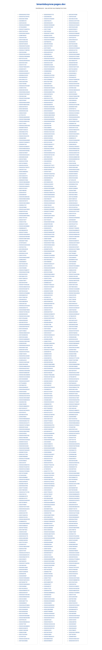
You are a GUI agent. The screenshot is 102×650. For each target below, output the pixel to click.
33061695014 (47, 180)
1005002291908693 (49, 601)
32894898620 (23, 603)
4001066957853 (48, 638)
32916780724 (72, 108)
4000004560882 (48, 542)
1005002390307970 (24, 519)
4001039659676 (23, 301)
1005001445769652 (49, 485)
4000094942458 (23, 111)
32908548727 (72, 75)
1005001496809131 (24, 406)
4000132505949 (73, 345)
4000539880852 (23, 171)
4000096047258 (73, 184)
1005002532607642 (49, 173)
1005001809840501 (49, 69)
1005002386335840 (49, 115)
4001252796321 (48, 494)
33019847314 (72, 534)
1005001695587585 (49, 439)
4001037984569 (73, 569)
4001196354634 (73, 287)
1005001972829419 (24, 450)
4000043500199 (48, 576)
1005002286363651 (24, 117)
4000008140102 (73, 525)
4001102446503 (73, 69)
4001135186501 (23, 502)
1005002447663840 (74, 217)
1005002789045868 (24, 119)
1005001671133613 (49, 33)
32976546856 (72, 448)
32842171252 (47, 588)
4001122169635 (23, 163)
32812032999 (22, 52)
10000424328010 (48, 184)
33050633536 (72, 186)
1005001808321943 (24, 393)
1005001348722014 (24, 580)
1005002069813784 (49, 92)
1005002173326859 (74, 592)
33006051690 (47, 253)
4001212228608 (73, 81)
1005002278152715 (49, 77)
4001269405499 (48, 498)
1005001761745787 (74, 331)
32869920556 (48, 354)
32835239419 (47, 83)
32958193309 (22, 343)
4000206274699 (23, 18)
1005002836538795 (74, 117)
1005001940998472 (74, 230)
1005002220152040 (24, 305)
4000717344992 (23, 488)
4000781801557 (73, 303)
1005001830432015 (24, 155)
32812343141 (22, 462)
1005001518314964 (49, 561)
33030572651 (47, 171)
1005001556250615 (74, 134)
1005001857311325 (49, 207)
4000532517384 (23, 454)
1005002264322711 (24, 423)
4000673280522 (23, 129)
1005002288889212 (49, 592)
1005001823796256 (74, 632)
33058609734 (47, 389)
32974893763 (22, 385)
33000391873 (72, 458)
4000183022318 (73, 136)
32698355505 (48, 356)
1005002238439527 (74, 498)
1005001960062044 (24, 622)
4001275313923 (23, 542)
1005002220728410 (74, 25)
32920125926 (22, 391)
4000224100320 (48, 406)
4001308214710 (23, 276)
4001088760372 (48, 410)
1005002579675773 (49, 257)
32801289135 (47, 73)
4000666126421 (48, 523)
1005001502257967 (74, 372)
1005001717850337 (49, 284)
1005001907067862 (24, 150)
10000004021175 (48, 190)
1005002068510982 (24, 215)
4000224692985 (23, 538)
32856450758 (47, 590)
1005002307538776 (74, 433)
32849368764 (47, 358)
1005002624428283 (24, 439)
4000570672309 (73, 284)
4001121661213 (73, 199)
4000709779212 (73, 201)
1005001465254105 (74, 232)
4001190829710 (73, 60)
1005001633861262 (24, 196)
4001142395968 (73, 196)
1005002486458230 (74, 58)
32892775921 (47, 578)
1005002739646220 (49, 521)
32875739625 (23, 331)
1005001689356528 (24, 148)
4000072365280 (23, 630)
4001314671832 (23, 529)
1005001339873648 (24, 238)
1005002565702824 (49, 88)
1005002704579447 (24, 94)
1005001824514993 (74, 347)
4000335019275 (23, 201)
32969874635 (72, 636)
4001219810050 (23, 490)
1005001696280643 (74, 423)
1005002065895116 (49, 50)
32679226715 (72, 37)
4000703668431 (23, 525)
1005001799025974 (24, 67)
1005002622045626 (49, 504)
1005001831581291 (49, 117)
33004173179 (72, 485)
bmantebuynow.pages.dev (51, 4)
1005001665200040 (24, 92)
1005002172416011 (49, 211)
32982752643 (23, 354)
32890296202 (72, 144)
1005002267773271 (49, 165)
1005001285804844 (24, 584)
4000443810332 (48, 52)
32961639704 (72, 584)
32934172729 (22, 65)
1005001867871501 (74, 165)
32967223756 (47, 213)
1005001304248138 (74, 588)
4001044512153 (23, 266)
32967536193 (47, 548)
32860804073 (23, 228)
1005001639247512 (49, 425)
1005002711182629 (74, 228)
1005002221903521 (74, 146)
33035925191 (47, 123)
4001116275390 (48, 337)
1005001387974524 (49, 318)
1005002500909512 (24, 324)
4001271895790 (23, 297)
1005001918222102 (74, 291)
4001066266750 (23, 230)
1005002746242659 (74, 293)
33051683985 (72, 613)
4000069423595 (48, 65)
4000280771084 (23, 240)
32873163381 (47, 31)
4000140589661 (23, 477)
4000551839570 (23, 628)
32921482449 (72, 408)
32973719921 (72, 301)
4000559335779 (23, 536)
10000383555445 (48, 550)
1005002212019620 (74, 113)
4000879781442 (23, 211)
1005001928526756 (74, 400)
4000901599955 (73, 173)
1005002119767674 (49, 475)
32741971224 (22, 636)
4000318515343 (73, 429)
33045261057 (22, 173)
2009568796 (22, 573)
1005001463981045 (49, 605)
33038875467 (47, 496)
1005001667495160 (74, 205)
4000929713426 (73, 393)
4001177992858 (48, 437)
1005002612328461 (74, 552)
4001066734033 (48, 345)
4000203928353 (73, 573)
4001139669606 (23, 178)
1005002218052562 (24, 341)
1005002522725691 (74, 56)
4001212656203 (48, 529)
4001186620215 (48, 157)
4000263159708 (48, 307)
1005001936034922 (49, 245)
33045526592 (23, 433)
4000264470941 (73, 519)
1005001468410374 (74, 590)
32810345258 (22, 23)
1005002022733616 (49, 450)
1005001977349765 (24, 563)
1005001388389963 (24, 182)
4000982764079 (23, 483)
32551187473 (22, 412)
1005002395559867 (24, 398)
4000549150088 (73, 255)
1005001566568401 (74, 343)
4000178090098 (48, 536)
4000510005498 (73, 167)
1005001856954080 (49, 448)
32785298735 (72, 377)
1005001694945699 (24, 140)
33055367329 (23, 303)
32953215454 (47, 555)
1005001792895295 (74, 79)
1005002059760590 (74, 368)
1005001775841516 (49, 465)
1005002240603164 (49, 343)
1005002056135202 (49, 134)
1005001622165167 (49, 148)
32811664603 (72, 601)
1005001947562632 (74, 492)
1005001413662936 (74, 236)
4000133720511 (23, 188)
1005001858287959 (49, 121)
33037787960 (22, 83)
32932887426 (72, 442)
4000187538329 (23, 44)
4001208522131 (23, 79)
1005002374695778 (49, 192)
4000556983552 (48, 293)
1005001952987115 (24, 289)
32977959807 (72, 253)
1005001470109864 (49, 236)
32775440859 (23, 383)
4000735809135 (23, 515)
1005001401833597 (74, 617)
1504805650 (72, 542)
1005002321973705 (74, 21)
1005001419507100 (24, 435)
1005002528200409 (24, 245)
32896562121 (72, 138)
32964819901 (22, 138)
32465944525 (23, 360)
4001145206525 (23, 588)
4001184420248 (48, 259)
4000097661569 (73, 62)
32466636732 (23, 521)
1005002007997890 (24, 236)
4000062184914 (48, 381)
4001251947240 (48, 379)
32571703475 (47, 220)
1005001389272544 (49, 479)
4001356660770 (73, 477)
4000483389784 (73, 523)
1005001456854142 (24, 121)
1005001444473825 (24, 209)
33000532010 (47, 630)
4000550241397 (48, 62)
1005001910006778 (74, 150)
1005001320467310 (24, 638)
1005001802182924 (24, 33)
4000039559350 (23, 90)
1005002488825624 (24, 366)
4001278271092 (48, 81)
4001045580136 (73, 142)
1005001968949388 (74, 364)
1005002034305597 (24, 500)
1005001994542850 (24, 102)
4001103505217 (23, 408)
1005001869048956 (49, 194)
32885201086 (22, 632)
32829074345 (47, 619)
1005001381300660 (49, 188)
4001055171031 (48, 393)
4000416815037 (73, 521)
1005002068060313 (49, 129)
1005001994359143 (74, 555)
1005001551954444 (74, 511)
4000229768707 (23, 481)
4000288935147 (23, 295)
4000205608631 (48, 111)
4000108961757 (73, 71)
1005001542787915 (24, 16)
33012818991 (47, 442)
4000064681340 (48, 477)
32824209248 (72, 362)
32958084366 (72, 454)
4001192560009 (73, 479)
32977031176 (72, 439)
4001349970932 (48, 217)
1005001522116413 (49, 481)
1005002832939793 (74, 444)
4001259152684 (48, 395)
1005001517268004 (24, 184)
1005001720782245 (24, 312)
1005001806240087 (24, 257)
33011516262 (47, 328)
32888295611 (22, 259)
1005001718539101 (49, 525)
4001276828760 (23, 134)
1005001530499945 (74, 412)
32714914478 (72, 180)
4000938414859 (73, 381)
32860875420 (72, 226)
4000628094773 (23, 307)
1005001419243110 (24, 136)
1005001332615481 (24, 362)
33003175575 (72, 297)
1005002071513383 (49, 276)
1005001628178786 (24, 272)
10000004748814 (73, 550)
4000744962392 (23, 39)
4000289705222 (48, 423)
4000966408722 (73, 609)
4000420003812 (23, 320)
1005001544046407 (49, 613)
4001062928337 (73, 561)
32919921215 (47, 297)
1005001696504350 (74, 148)
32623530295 (48, 150)
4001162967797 (23, 582)
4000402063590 (48, 27)
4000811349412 (48, 305)
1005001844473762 (49, 234)
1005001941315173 (74, 640)
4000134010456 (23, 81)
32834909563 (48, 161)
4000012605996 (48, 136)
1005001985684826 (24, 418)
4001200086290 (23, 335)
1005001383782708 (49, 167)
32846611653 (47, 320)
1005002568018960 (74, 473)
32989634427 (47, 282)
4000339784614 (48, 94)
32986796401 (22, 35)
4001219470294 (73, 582)
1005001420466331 (24, 146)
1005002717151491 (49, 316)
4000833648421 (73, 203)
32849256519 (47, 228)
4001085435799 (23, 414)
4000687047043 (48, 249)
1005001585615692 (24, 431)
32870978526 (47, 383)
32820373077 (22, 220)
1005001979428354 (74, 375)
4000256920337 (73, 39)
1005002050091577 (24, 73)
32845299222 (72, 502)
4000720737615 (48, 46)
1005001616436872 (49, 331)
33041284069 (72, 261)
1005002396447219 (49, 615)
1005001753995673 (24, 142)
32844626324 (23, 299)
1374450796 (72, 427)
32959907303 (47, 96)
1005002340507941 (24, 48)
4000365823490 (73, 324)
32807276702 (22, 255)
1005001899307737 (24, 590)
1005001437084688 (24, 293)
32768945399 (72, 356)
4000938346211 (48, 398)
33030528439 (72, 626)
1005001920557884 (49, 599)
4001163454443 (23, 291)
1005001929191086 (24, 448)
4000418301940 (48, 159)
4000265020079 (73, 504)
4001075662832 (73, 119)
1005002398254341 (24, 333)
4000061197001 (48, 35)
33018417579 (72, 437)
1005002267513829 (49, 215)
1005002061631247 (74, 35)
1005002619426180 (74, 431)
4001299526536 (23, 249)
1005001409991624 (49, 519)
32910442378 (22, 511)
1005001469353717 (49, 144)
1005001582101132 (74, 182)
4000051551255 (23, 517)
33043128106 (72, 163)
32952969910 (72, 257)
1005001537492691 (49, 18)
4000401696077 (48, 640)
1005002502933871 (24, 381)
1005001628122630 (74, 169)
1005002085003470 (49, 626)
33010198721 (72, 215)
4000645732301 (23, 224)
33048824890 (48, 400)
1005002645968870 (49, 502)
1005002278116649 (24, 471)
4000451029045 (48, 138)
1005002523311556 (49, 75)
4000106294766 (23, 485)
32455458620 (23, 460)
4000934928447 (48, 546)
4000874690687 (23, 456)
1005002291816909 (24, 25)
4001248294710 (23, 176)
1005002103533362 (24, 316)
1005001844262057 (24, 389)
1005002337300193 (49, 414)
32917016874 (47, 48)
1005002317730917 (74, 402)
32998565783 (47, 404)
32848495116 (47, 351)
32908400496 (72, 337)
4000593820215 (48, 488)
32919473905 (72, 190)
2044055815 (72, 41)
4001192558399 (73, 490)
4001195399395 (48, 56)
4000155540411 (73, 282)
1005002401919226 (49, 201)
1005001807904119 (24, 326)
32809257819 (47, 310)
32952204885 (72, 251)
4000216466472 (48, 444)
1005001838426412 (74, 23)
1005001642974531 (24, 368)
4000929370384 (23, 180)
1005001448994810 (24, 339)
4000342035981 (48, 326)
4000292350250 (23, 165)
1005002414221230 (49, 132)
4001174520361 (73, 328)
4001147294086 (23, 473)
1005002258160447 (74, 314)
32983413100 (22, 222)
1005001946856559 (24, 400)
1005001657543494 (24, 46)
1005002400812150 (74, 152)
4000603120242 (23, 442)
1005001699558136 (24, 596)
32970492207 (47, 385)
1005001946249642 (49, 274)
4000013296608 (73, 188)
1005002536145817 (49, 454)
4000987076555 (23, 127)
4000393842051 (48, 23)
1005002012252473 (74, 500)
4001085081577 (48, 431)
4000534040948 (48, 226)
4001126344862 (23, 640)
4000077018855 (48, 421)
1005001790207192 (49, 176)
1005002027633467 (24, 85)
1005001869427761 (74, 387)
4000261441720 (73, 50)
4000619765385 (48, 224)
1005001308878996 (49, 364)
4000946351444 (48, 467)
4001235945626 (23, 328)
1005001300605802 (74, 209)
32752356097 (72, 452)
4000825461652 (23, 540)
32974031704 (22, 247)
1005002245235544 (24, 395)
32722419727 (47, 580)
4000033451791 (23, 513)
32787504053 (23, 243)
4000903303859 (48, 557)
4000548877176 (23, 601)
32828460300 (48, 16)
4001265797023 (23, 322)
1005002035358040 (74, 48)
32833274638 (23, 159)
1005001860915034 (24, 607)
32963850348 (48, 544)
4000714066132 (23, 278)
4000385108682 (73, 366)
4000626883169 (73, 544)
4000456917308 (23, 347)
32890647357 (23, 205)
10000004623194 (73, 351)
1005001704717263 (24, 506)
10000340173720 (73, 127)
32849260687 (23, 576)
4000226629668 (48, 609)
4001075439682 (73, 46)
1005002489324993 (49, 366)
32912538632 (72, 548)
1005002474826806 (24, 56)
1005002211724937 (49, 349)
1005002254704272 (24, 552)
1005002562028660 (74, 54)
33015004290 (72, 471)
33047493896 (23, 268)
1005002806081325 (74, 159)
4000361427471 (23, 498)
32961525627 (47, 596)
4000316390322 (48, 301)
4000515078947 (23, 152)
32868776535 (47, 341)
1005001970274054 (74, 605)
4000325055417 (23, 592)
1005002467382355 (49, 377)
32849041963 (72, 349)
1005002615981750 (49, 303)
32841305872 (22, 559)
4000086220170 (23, 496)
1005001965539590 (24, 199)
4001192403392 (73, 44)
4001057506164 (73, 333)
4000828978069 (23, 213)
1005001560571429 (24, 358)
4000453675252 (73, 176)
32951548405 (72, 238)
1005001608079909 (24, 310)
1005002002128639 (74, 391)
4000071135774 (73, 509)
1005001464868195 (49, 433)
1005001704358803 (74, 266)
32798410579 (72, 316)
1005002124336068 (49, 255)
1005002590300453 (24, 60)
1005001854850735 (74, 506)
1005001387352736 (49, 155)
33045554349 (48, 289)
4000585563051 (23, 314)
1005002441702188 (74, 104)
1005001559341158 (74, 335)
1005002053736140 (49, 511)
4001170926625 (48, 408)
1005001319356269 (49, 25)
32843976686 (23, 207)
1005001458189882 (24, 226)
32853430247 (47, 333)
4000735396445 (23, 571)
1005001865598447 (24, 523)
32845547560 (23, 548)
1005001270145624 (74, 425)
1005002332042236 (49, 624)
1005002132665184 (49, 106)
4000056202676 (73, 339)
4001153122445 (23, 58)
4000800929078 (23, 444)
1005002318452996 (24, 98)
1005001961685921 (74, 517)
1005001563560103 (49, 483)
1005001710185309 (24, 284)
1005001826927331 (24, 421)
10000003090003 (73, 171)
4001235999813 (48, 79)
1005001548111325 (74, 67)
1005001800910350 (49, 251)
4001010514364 (23, 62)
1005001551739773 (24, 167)
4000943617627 (48, 312)
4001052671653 (73, 465)
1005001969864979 (74, 494)
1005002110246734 (24, 467)
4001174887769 (48, 347)
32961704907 (22, 251)
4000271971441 (23, 217)
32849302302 (72, 611)
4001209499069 (23, 379)
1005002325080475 (49, 314)
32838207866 (72, 354)
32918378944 (22, 416)
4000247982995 (23, 437)
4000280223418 (23, 253)
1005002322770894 (74, 249)
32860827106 (47, 571)
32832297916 (72, 295)
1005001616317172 (49, 14)
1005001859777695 (49, 243)
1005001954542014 (24, 509)
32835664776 (72, 450)
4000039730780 (23, 349)
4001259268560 (23, 609)
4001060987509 (73, 488)
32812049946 (22, 586)
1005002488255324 (24, 287)
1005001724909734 (24, 29)
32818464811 (72, 220)
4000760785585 (48, 44)
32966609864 (48, 71)
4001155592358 (23, 263)
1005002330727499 (74, 483)
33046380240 (72, 456)
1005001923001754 (49, 628)
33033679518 (72, 469)
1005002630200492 (49, 108)
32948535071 (22, 69)
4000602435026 (23, 71)
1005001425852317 (49, 263)
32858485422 (48, 54)
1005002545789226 (49, 387)
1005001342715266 (74, 513)
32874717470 (22, 550)
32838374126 (72, 92)
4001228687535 (48, 582)
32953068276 (72, 102)
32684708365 (23, 404)
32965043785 (47, 270)
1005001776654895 (49, 375)
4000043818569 (73, 312)
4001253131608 (48, 272)
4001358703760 (48, 299)
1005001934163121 (49, 402)
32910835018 (47, 594)
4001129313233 (48, 247)
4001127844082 (23, 318)
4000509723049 (23, 427)
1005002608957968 (49, 559)
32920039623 (72, 73)
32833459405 (48, 490)
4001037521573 (48, 412)
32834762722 (23, 494)
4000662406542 (48, 339)
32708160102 (47, 469)
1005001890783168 (49, 222)
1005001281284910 (49, 607)
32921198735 (72, 529)
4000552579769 (23, 161)
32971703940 (72, 272)
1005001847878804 (24, 605)
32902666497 (23, 194)
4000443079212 (23, 106)
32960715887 (72, 532)
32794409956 (23, 27)
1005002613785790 (24, 594)
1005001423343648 (24, 377)
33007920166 (47, 125)
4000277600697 (48, 146)
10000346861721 (48, 446)
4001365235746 (73, 18)
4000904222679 (23, 75)
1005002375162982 (24, 458)
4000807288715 (48, 360)
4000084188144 (48, 322)
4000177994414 (48, 492)
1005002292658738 (74, 385)
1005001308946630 (49, 113)
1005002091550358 (49, 563)
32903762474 (47, 21)
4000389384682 (23, 534)
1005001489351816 (24, 104)
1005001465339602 (24, 203)
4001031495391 (48, 372)
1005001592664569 (74, 140)
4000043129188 (48, 90)
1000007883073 (48, 622)
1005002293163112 (74, 379)
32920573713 (47, 163)
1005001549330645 (49, 532)
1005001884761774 (24, 557)
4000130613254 (48, 418)
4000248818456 (23, 108)
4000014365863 (48, 429)
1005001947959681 (49, 39)
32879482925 (72, 383)
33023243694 (23, 599)
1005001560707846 (74, 421)
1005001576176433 (24, 351)
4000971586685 (48, 611)
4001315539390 (23, 613)
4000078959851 (73, 546)
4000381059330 (73, 557)
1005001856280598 (49, 538)
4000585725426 (48, 416)
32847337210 (72, 213)
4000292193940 (48, 230)
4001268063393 (48, 182)
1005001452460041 (24, 479)
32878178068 (72, 576)
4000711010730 (48, 567)
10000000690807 (73, 515)
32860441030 (72, 270)
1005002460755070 (49, 534)
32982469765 (72, 622)
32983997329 (23, 144)
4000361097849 (48, 362)
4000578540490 (23, 364)
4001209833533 (48, 517)
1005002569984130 (74, 234)
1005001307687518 (74, 462)
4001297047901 (23, 282)
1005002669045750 (49, 152)
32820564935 (72, 628)
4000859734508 (48, 291)
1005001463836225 (49, 335)
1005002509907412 (24, 465)
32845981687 (72, 624)
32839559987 (72, 416)
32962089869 (48, 452)
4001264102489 (73, 460)
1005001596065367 (49, 232)
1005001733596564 (49, 37)
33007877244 (22, 169)
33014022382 (22, 96)
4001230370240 (73, 268)
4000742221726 (48, 98)
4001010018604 (73, 94)
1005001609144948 (74, 125)
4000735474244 (23, 31)
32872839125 (22, 561)
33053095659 (72, 100)
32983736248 (47, 205)
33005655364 (48, 540)
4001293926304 (23, 611)
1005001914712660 (74, 155)
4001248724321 (73, 320)
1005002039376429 (74, 615)
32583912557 (22, 544)
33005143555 (72, 619)
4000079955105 (73, 52)
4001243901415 (48, 266)
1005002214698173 (74, 410)
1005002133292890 (74, 289)
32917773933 (22, 123)
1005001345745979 (24, 410)
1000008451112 (73, 467)
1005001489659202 (49, 140)
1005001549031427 (74, 638)
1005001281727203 (74, 211)
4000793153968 (73, 326)
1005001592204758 (24, 54)
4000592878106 (23, 41)
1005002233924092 (24, 370)
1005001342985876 (49, 67)
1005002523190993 (74, 341)
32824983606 (48, 460)
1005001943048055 (49, 370)
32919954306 (72, 88)
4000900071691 (73, 106)
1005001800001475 (24, 555)
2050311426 (72, 161)
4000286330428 (23, 157)
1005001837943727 (49, 58)
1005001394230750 (49, 196)
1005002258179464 (74, 578)
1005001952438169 (24, 356)
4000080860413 (48, 178)
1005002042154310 (49, 427)
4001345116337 (48, 632)
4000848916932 (73, 607)
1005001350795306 (74, 446)
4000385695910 (48, 104)
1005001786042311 (49, 636)
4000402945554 (48, 280)
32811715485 (47, 29)
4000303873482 (73, 98)
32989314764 (22, 88)
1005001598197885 (74, 527)
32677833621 (72, 634)
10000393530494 (24, 446)
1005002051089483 (74, 33)
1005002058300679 (49, 268)
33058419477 (47, 584)
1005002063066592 (49, 119)
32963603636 (72, 132)
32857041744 (72, 318)
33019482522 (72, 77)
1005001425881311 (74, 240)
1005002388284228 (74, 90)
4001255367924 (73, 207)
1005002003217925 (24, 14)
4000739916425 (73, 406)
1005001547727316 (24, 492)
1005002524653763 (24, 125)
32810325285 (72, 16)
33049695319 (22, 21)
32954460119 (72, 481)
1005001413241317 (74, 305)
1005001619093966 (24, 615)
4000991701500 (23, 452)
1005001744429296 (74, 274)
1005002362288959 (24, 375)
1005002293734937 (74, 243)
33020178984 (22, 504)
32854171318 (72, 594)
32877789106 (72, 299)
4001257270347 (48, 391)
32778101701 (22, 115)
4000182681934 (73, 65)
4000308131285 (48, 85)
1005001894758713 (49, 617)
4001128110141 (73, 370)
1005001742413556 (74, 85)
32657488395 (23, 190)
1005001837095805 (74, 496)
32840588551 (22, 261)
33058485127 (47, 586)
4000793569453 (48, 368)
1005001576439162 (74, 536)
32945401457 (22, 192)
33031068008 (47, 261)
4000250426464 (73, 178)
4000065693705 (48, 456)
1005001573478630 (24, 425)
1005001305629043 (24, 234)
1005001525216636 (24, 469)
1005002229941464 (49, 209)
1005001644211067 (74, 398)
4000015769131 (73, 322)
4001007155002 (23, 527)
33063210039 (22, 113)
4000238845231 (73, 571)
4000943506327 (48, 102)
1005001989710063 (49, 515)
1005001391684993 (24, 578)
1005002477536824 (74, 559)
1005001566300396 (24, 617)
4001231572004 (73, 31)
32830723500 (47, 278)
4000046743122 (48, 295)
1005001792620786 (74, 96)
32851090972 (47, 506)
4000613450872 (48, 169)
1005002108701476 (74, 280)
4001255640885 (73, 222)
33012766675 (72, 630)
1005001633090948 (24, 429)
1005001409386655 (24, 626)
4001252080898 (48, 527)
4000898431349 (73, 259)
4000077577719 (48, 471)
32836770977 (22, 280)
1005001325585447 (74, 307)
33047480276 (47, 199)
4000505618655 (23, 569)
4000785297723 (73, 224)
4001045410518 (23, 274)
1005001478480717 (24, 270)
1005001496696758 (74, 580)
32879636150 (47, 41)
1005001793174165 (49, 240)
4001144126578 (48, 569)
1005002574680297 (74, 404)
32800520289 (23, 532)
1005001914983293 (74, 563)
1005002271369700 (24, 50)
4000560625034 (73, 115)
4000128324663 (23, 337)
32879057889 (72, 599)
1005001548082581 (24, 372)
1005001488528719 (74, 129)
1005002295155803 (74, 538)
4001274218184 (23, 634)
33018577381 (22, 624)
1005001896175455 (74, 121)
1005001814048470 (24, 186)
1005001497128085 (49, 100)
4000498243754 (23, 132)
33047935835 (72, 435)
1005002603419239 (24, 345)
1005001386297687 (24, 546)
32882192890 (47, 238)
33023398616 (47, 127)
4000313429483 (73, 540)
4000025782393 (73, 276)
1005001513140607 (49, 287)
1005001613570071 (74, 247)
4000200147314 (48, 458)
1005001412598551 (74, 586)
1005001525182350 (74, 395)
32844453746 (23, 37)
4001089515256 (48, 509)
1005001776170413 (74, 567)
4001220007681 (73, 596)
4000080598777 (48, 552)
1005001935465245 (74, 475)
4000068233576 (73, 414)
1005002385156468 (49, 60)
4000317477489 (48, 500)
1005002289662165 (74, 157)
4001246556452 (73, 245)
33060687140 (72, 123)
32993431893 (47, 634)
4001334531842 (73, 192)
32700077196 (47, 324)
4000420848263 (23, 387)
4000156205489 (73, 27)
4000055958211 (73, 29)
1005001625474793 (74, 111)
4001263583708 (48, 435)
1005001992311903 (49, 473)
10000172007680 (73, 360)
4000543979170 (48, 462)
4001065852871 (23, 77)
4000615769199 (48, 573)
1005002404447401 (74, 83)
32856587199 (47, 513)
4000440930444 (48, 186)
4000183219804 (73, 194)
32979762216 (22, 619)
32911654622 (72, 263)
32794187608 (22, 475)
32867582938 (72, 310)
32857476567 (22, 100)
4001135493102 (73, 418)
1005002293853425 (49, 203)
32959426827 (72, 565)
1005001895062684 (74, 278)
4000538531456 (73, 389)
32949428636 (48, 603)
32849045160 (22, 402)
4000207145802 (23, 232)
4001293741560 (73, 14)
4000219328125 (73, 603)
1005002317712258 (74, 358)
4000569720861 (23, 567)
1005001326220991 (49, 565)
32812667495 (22, 565)
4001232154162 (48, 142)
